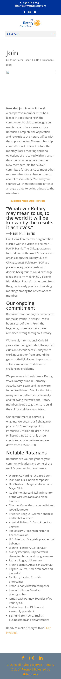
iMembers (30, 674)
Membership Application (28, 201)
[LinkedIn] (34, 13)
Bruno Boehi (16, 59)
